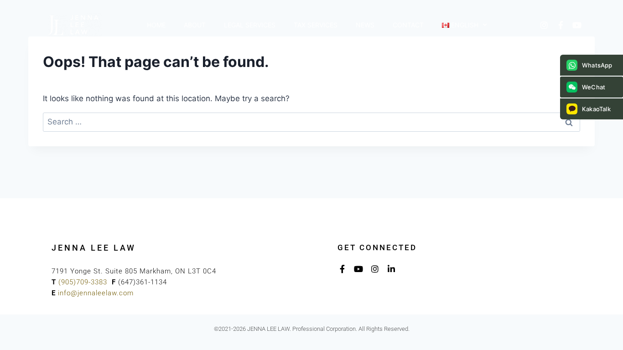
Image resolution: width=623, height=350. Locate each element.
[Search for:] (311, 121)
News (365, 25)
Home (156, 25)
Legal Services (249, 25)
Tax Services (315, 25)
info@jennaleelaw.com (96, 293)
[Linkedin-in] (391, 269)
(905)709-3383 (82, 282)
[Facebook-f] (560, 25)
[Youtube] (577, 25)
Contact (408, 25)
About (195, 25)
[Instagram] (544, 25)
